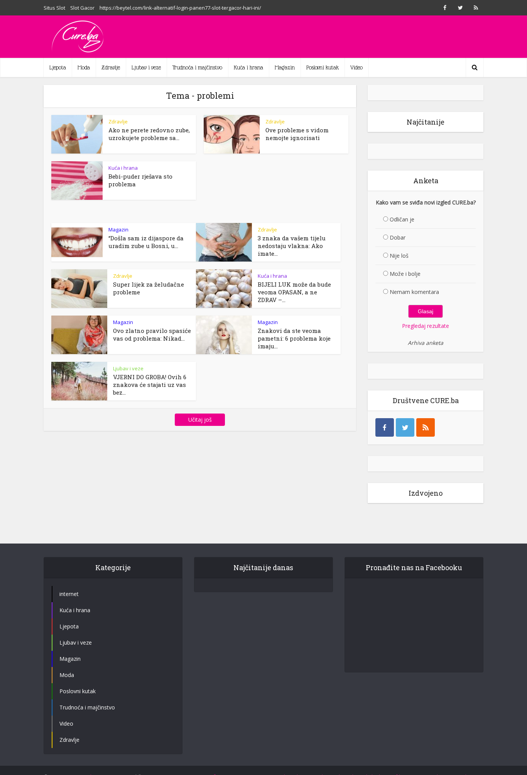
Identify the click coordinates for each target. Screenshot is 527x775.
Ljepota (57, 67)
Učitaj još (200, 419)
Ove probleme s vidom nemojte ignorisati (297, 134)
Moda (84, 67)
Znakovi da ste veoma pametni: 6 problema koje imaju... (294, 338)
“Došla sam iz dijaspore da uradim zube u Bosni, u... (146, 242)
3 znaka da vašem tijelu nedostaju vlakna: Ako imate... (292, 245)
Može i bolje (405, 273)
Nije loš (399, 255)
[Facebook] (384, 427)
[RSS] (425, 427)
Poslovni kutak (322, 67)
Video (356, 67)
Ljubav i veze (146, 67)
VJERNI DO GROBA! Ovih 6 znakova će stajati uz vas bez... (149, 384)
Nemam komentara (414, 291)
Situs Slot (54, 7)
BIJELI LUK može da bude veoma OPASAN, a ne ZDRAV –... (294, 292)
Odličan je (402, 219)
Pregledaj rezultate (425, 325)
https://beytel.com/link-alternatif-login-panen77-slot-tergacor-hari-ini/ (180, 7)
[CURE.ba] (78, 36)
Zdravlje (110, 67)
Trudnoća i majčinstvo (197, 67)
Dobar (397, 237)
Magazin (285, 67)
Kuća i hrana (248, 67)
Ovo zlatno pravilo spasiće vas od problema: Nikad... (152, 334)
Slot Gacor (82, 7)
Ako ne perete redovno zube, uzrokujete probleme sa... (149, 134)
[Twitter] (405, 427)
